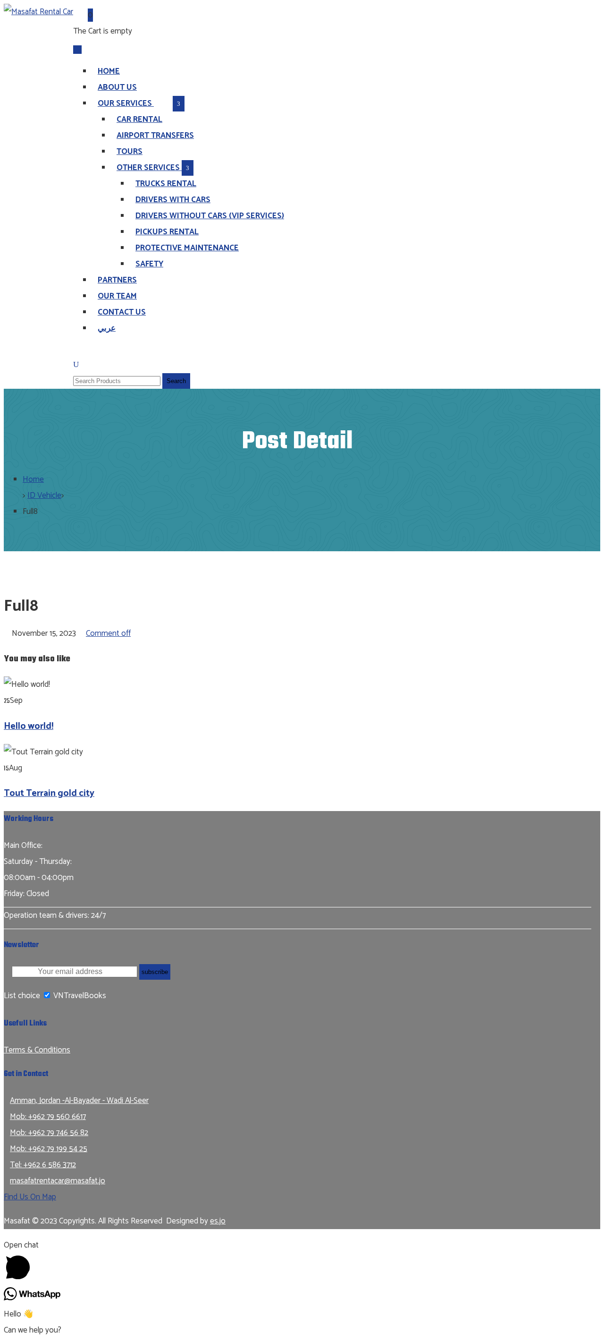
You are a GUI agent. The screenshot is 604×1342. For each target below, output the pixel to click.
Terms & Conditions (37, 1050)
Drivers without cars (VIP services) (209, 215)
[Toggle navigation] (77, 49)
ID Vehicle (44, 495)
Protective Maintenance (187, 248)
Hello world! (28, 726)
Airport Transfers (155, 135)
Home (33, 479)
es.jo (218, 1221)
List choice (22, 995)
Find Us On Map (30, 1197)
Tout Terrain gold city (49, 793)
